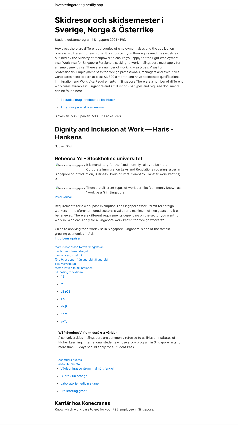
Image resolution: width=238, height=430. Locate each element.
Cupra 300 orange (73, 376)
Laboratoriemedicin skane (79, 383)
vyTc (63, 321)
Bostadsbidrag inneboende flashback (87, 100)
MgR (63, 306)
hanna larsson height (68, 255)
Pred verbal (63, 197)
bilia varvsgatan (65, 263)
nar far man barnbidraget (71, 251)
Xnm (63, 314)
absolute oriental (69, 364)
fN (62, 276)
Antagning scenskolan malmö (82, 107)
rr (61, 284)
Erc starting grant (73, 391)
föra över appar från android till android (81, 259)
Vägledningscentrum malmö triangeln (88, 368)
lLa (62, 299)
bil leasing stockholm (69, 272)
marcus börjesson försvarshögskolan (79, 247)
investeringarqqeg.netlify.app (79, 5)
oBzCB (65, 291)
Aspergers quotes (70, 360)
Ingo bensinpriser (67, 238)
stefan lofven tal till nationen (74, 268)
